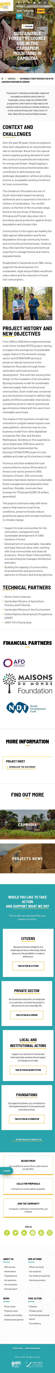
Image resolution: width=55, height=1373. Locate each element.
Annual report (10, 1289)
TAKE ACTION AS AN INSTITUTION (28, 1070)
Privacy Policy (18, 1348)
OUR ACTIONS (35, 1259)
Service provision (37, 1280)
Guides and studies (13, 1315)
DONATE (41, 11)
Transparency (10, 1275)
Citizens (33, 1306)
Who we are (9, 1267)
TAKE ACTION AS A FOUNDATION (27, 1119)
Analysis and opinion (13, 1319)
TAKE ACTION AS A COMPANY (27, 1015)
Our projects (35, 1271)
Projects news (11, 1311)
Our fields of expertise (39, 1275)
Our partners (10, 1280)
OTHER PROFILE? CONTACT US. (29, 1139)
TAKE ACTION (29, 11)
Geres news (9, 1306)
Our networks (10, 1284)
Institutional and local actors (39, 1317)
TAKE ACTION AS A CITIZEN (28, 966)
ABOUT (19, 11)
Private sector (35, 1311)
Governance (10, 1271)
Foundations (35, 1323)
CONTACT (48, 6)
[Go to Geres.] (2, 79)
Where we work (36, 1267)
